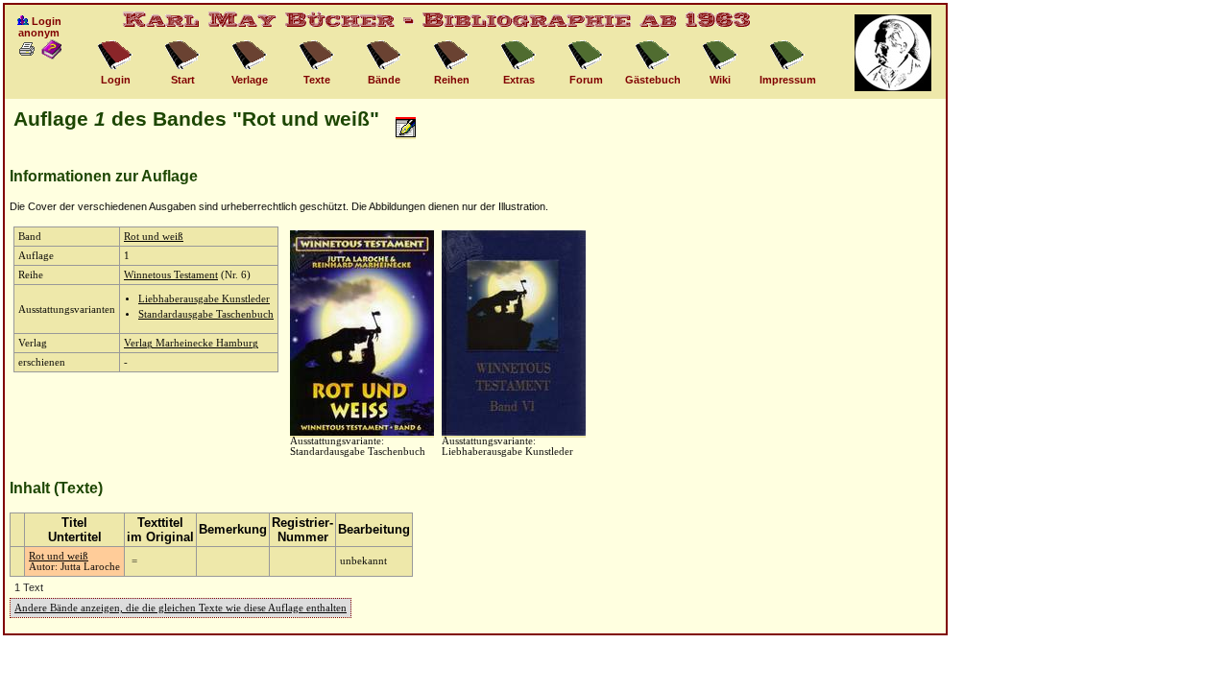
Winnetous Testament (171, 275)
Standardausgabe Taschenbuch (206, 314)
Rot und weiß (153, 236)
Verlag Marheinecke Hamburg (191, 343)
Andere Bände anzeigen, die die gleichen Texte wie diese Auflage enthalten (180, 608)
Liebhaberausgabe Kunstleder (204, 299)
